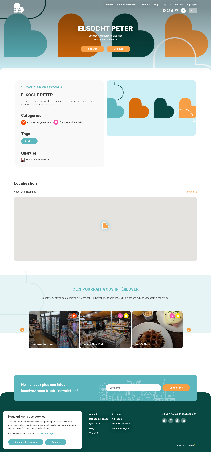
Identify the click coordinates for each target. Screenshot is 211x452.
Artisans (179, 4)
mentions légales (48, 433)
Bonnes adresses (126, 4)
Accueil (109, 4)
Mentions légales (121, 428)
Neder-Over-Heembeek (37, 160)
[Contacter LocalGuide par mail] (183, 420)
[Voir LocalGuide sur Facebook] (164, 10)
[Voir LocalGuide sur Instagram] (168, 10)
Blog (156, 4)
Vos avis (118, 49)
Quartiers (145, 4)
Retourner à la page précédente (43, 86)
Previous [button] (22, 330)
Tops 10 (166, 4)
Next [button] (189, 330)
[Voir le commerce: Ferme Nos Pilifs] (105, 329)
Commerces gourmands (39, 122)
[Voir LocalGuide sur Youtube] (176, 10)
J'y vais (190, 192)
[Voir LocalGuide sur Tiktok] (172, 10)
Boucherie (29, 141)
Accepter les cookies (26, 442)
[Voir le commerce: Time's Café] (157, 329)
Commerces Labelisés (71, 122)
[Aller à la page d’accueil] (29, 8)
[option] (151, 108)
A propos (192, 4)
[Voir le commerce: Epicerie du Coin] (54, 329)
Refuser (56, 442)
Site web (92, 49)
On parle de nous (121, 423)
